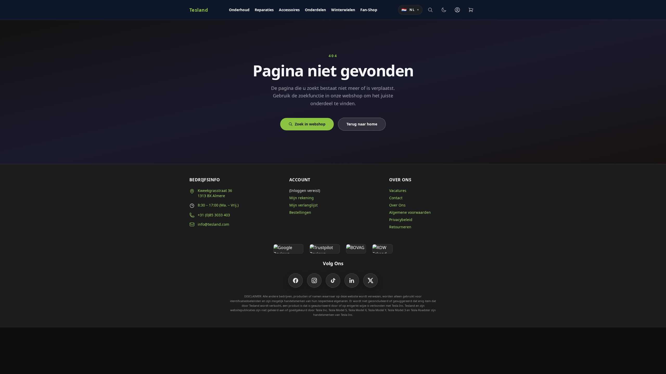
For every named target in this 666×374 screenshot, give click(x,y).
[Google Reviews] (288, 248)
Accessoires (289, 9)
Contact (395, 197)
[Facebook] (295, 280)
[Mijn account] (457, 10)
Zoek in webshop (310, 124)
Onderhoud (239, 9)
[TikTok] (333, 280)
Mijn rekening (301, 197)
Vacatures (397, 190)
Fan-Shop (368, 9)
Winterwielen (343, 9)
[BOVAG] (356, 248)
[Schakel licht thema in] (444, 10)
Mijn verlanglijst (303, 205)
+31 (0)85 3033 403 (214, 214)
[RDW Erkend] (382, 248)
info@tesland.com (213, 224)
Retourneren (400, 226)
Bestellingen (300, 212)
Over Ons (397, 205)
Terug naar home (362, 124)
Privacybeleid (400, 219)
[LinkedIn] (351, 280)
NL (410, 10)
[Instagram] (314, 280)
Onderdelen (315, 9)
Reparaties (264, 9)
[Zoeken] (430, 10)
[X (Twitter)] (370, 280)
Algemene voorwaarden (410, 212)
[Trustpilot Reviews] (325, 248)
